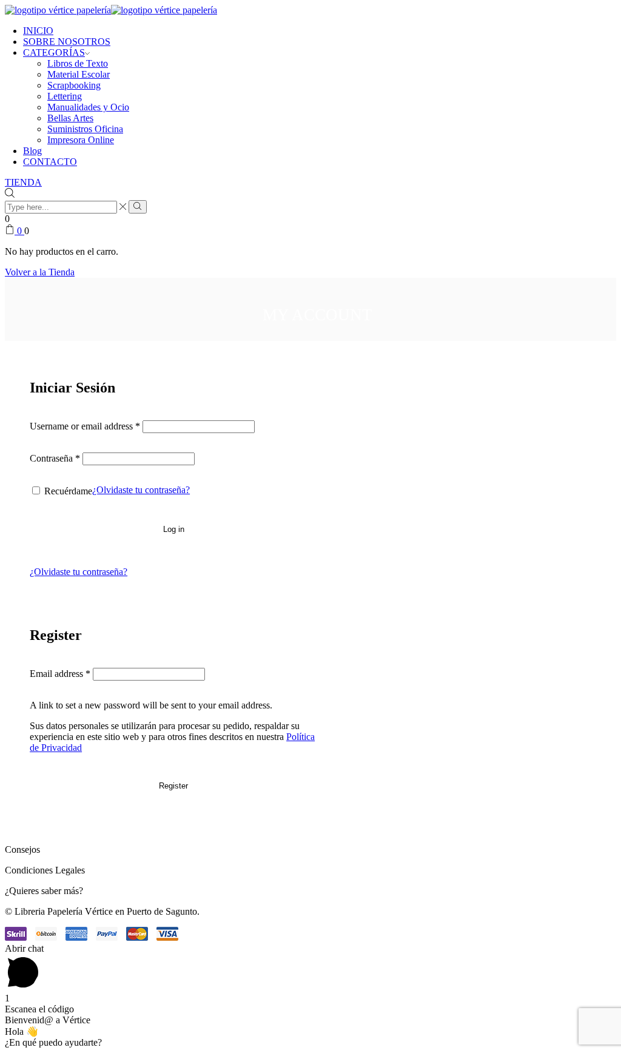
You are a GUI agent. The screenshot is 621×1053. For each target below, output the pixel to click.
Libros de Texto (77, 63)
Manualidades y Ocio (88, 107)
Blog (32, 151)
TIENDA (23, 182)
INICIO (38, 30)
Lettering (64, 96)
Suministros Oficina (85, 129)
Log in (173, 529)
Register (173, 785)
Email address (60, 673)
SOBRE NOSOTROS (66, 41)
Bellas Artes (70, 118)
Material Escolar (78, 74)
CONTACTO (50, 161)
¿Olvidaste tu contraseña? (141, 490)
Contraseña (55, 458)
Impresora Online (80, 140)
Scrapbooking (74, 85)
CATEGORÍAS (54, 52)
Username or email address (85, 426)
